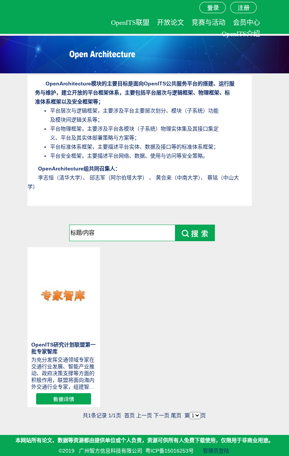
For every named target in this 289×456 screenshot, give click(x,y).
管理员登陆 (216, 451)
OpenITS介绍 (241, 34)
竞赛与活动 (208, 22)
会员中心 (246, 22)
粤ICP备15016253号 (169, 451)
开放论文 (170, 22)
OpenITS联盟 (130, 22)
